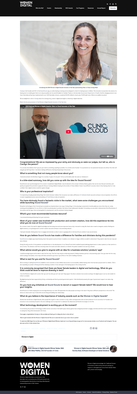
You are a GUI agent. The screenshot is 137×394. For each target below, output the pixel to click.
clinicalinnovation (25, 328)
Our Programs (80, 8)
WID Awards (69, 8)
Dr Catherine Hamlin (85, 195)
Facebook (101, 321)
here (38, 323)
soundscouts (62, 328)
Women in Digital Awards (57, 87)
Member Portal (113, 392)
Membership (58, 8)
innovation (42, 328)
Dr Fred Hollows (50, 197)
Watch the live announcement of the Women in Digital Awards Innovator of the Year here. (43, 102)
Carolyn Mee (94, 87)
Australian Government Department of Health (87, 93)
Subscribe (113, 8)
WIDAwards (23, 331)
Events (49, 8)
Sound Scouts (43, 91)
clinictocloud (34, 328)
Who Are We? (40, 8)
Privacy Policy (105, 392)
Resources (91, 8)
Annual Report (101, 8)
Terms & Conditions (96, 392)
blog (70, 321)
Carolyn (22, 91)
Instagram (109, 321)
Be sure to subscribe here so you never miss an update (64, 317)
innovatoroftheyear (52, 328)
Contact (89, 392)
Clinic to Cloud (86, 87)
